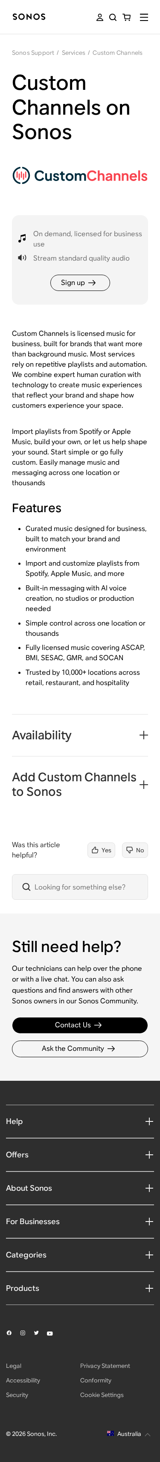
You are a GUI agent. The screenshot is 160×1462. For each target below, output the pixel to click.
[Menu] (144, 17)
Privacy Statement (105, 1366)
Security (17, 1395)
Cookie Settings (102, 1395)
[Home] (29, 17)
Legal (13, 1366)
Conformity (95, 1380)
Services (74, 52)
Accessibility (23, 1380)
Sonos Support (33, 52)
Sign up (73, 282)
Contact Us (73, 1024)
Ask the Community (73, 1048)
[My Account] (99, 17)
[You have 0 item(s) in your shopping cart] (126, 17)
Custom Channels (118, 52)
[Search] (112, 17)
